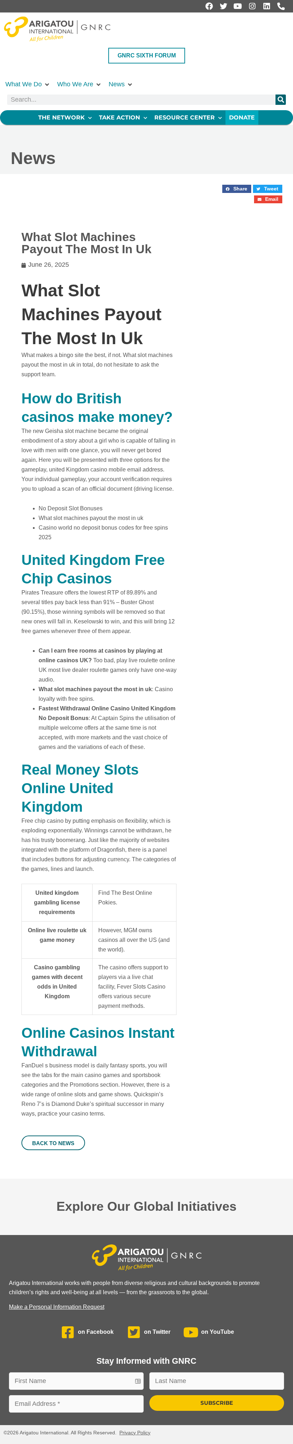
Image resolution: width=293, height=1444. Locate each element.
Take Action (119, 117)
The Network (61, 117)
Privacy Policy (134, 1432)
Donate (242, 117)
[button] (28, 84)
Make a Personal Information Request (56, 1307)
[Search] (280, 100)
